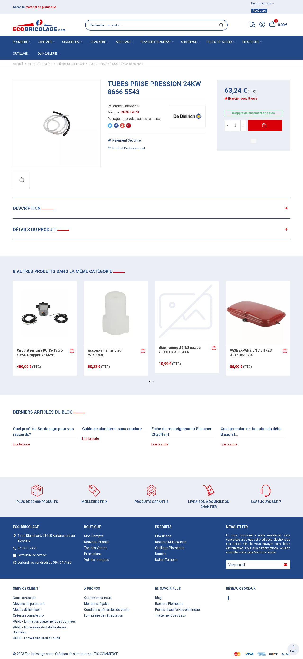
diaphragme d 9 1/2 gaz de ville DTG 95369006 (180, 350)
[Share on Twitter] (110, 125)
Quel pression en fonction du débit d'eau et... (251, 432)
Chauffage (189, 42)
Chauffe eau (71, 42)
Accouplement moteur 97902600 (105, 353)
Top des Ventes (95, 548)
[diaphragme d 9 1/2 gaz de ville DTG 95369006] (187, 311)
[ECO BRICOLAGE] (39, 25)
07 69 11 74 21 (27, 548)
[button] (149, 381)
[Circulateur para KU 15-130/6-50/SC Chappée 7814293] (45, 313)
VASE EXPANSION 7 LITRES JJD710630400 (251, 353)
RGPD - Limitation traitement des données (44, 621)
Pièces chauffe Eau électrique (177, 609)
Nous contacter (24, 598)
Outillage (20, 53)
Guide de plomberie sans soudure (112, 429)
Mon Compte (93, 536)
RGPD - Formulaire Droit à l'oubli (36, 638)
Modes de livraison (27, 609)
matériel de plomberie (41, 7)
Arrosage (123, 42)
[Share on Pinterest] (128, 125)
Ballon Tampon (166, 560)
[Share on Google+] (122, 125)
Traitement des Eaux (170, 615)
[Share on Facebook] (116, 125)
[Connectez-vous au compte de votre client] (262, 25)
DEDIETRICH (130, 112)
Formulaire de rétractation (103, 615)
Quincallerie (47, 53)
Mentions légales (265, 552)
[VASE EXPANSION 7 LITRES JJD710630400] (258, 313)
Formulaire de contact (32, 555)
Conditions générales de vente (106, 609)
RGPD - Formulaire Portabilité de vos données (40, 629)
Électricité (250, 42)
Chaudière (98, 42)
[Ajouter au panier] (72, 350)
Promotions (93, 554)
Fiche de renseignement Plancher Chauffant (182, 432)
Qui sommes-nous (97, 598)
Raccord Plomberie (169, 604)
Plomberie (20, 42)
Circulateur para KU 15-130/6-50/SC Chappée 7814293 (40, 353)
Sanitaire (45, 42)
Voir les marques (96, 560)
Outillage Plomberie (169, 548)
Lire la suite (21, 444)
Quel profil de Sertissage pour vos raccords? (43, 432)
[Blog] (252, 25)
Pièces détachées (219, 42)
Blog (158, 598)
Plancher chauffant (156, 42)
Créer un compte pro (28, 615)
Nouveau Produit (96, 542)
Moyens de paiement (29, 604)
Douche (160, 554)
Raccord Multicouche (170, 542)
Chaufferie (163, 536)
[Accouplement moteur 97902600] (116, 313)
